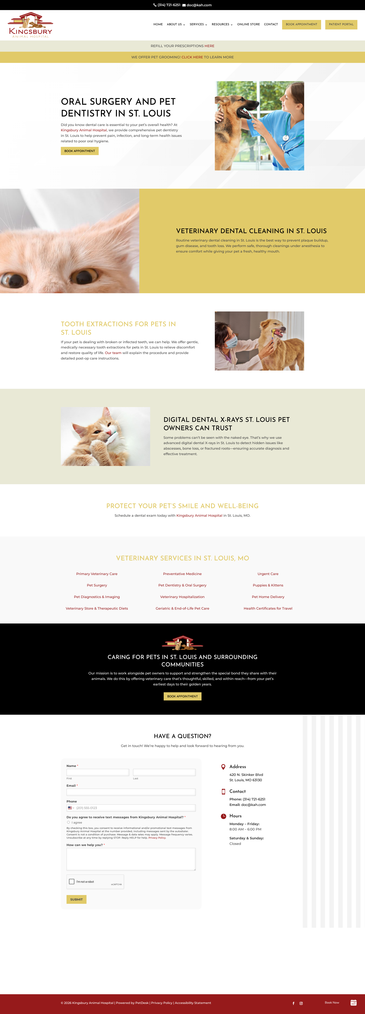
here (209, 46)
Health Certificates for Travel (268, 608)
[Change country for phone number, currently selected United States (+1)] (71, 808)
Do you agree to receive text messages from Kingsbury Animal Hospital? (126, 817)
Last (135, 778)
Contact (271, 24)
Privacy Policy (157, 837)
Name (72, 766)
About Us (174, 24)
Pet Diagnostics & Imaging (97, 597)
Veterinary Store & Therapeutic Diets (97, 608)
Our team (113, 353)
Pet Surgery (97, 585)
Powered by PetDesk (132, 1003)
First (69, 778)
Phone (72, 801)
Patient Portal (341, 24)
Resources (220, 24)
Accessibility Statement (193, 1003)
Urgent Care (268, 574)
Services (197, 24)
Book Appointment (301, 24)
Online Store (248, 24)
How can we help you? (86, 845)
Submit (76, 899)
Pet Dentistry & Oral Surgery (182, 585)
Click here (192, 57)
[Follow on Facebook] (293, 1003)
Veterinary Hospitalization (182, 597)
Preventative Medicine (182, 574)
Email (72, 785)
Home (158, 24)
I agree (77, 822)
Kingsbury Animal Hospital (84, 130)
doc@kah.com (253, 805)
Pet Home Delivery (268, 597)
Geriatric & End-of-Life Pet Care (182, 608)
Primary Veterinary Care (96, 574)
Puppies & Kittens (268, 585)
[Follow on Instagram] (301, 1003)
